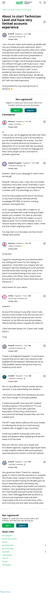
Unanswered (7, 555)
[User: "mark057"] (4, 377)
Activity (4, 542)
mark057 (11, 376)
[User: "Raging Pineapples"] (4, 164)
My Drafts (24, 552)
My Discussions (8, 548)
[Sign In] (45, 2)
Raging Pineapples (15, 163)
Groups (5, 561)
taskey (10, 296)
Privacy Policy (5, 592)
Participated (6, 565)
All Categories (7, 535)
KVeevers (11, 121)
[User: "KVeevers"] (4, 122)
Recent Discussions (9, 539)
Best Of (5, 558)
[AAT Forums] (24, 2)
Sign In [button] (16, 110)
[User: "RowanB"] (4, 35)
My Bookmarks (24, 545)
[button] (44, 22)
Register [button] (30, 110)
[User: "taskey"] (4, 297)
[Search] (40, 2)
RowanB (11, 34)
